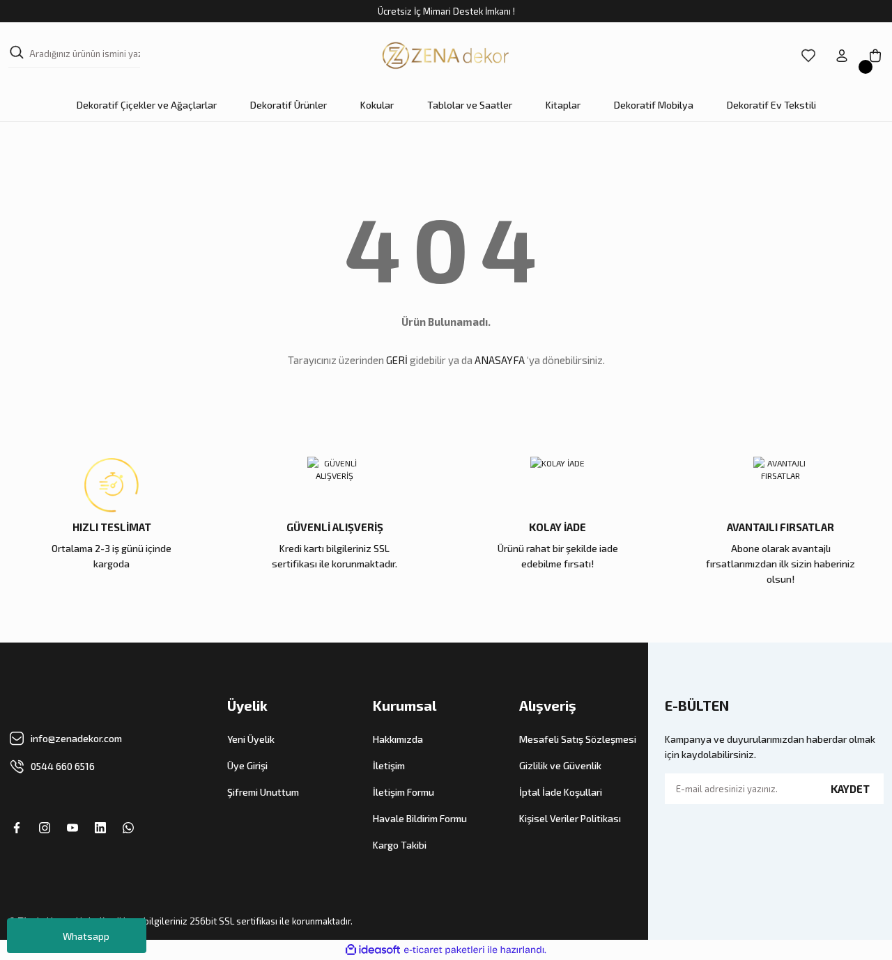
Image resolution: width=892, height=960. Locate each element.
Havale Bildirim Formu (420, 818)
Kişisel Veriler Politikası (570, 818)
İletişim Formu (403, 792)
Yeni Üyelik (251, 739)
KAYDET (850, 788)
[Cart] (875, 55)
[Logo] (446, 56)
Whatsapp (86, 936)
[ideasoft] (373, 950)
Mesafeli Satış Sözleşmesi (577, 739)
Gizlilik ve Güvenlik (560, 765)
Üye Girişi (247, 765)
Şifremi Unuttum (263, 792)
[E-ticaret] (444, 950)
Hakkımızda (398, 739)
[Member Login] (841, 55)
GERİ (397, 360)
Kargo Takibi (399, 845)
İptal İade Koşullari (560, 792)
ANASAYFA (500, 360)
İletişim (389, 765)
